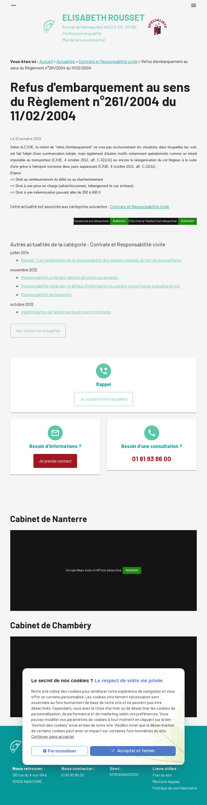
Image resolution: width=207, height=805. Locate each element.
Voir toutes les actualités (38, 330)
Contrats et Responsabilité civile (108, 61)
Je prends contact (55, 460)
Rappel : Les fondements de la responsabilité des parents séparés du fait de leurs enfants (101, 259)
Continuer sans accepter (52, 736)
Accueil (46, 61)
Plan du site (162, 775)
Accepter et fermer (135, 750)
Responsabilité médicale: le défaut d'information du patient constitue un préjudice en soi (100, 285)
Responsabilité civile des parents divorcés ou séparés (69, 277)
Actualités (65, 61)
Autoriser (187, 221)
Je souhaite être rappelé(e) (103, 398)
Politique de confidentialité (175, 788)
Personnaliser (62, 751)
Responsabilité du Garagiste (46, 294)
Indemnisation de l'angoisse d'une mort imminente (66, 311)
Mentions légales (166, 781)
